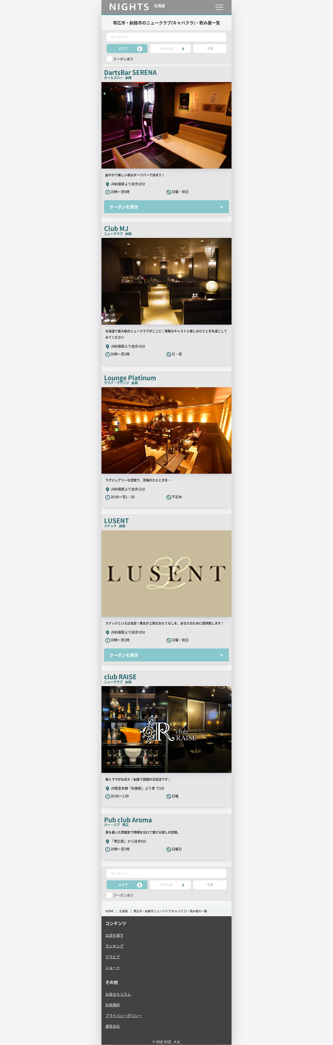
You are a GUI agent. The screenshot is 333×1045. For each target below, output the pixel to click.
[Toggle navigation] (219, 7)
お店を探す (114, 935)
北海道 (123, 911)
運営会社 (112, 1026)
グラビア (112, 956)
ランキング (114, 945)
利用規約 (112, 1004)
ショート (112, 967)
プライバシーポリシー (123, 1015)
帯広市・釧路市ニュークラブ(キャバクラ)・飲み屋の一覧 (170, 911)
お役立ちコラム (118, 994)
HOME (109, 911)
